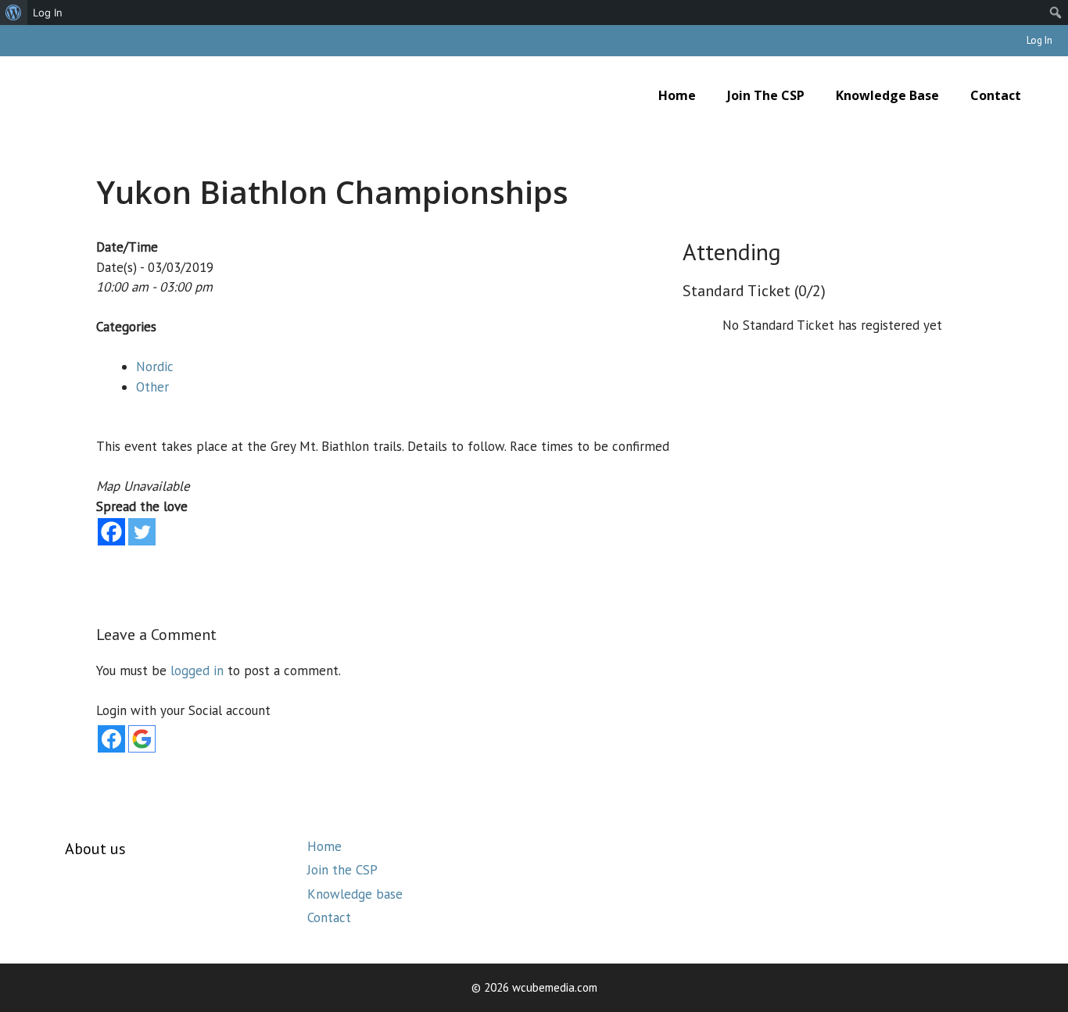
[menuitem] (13, 12)
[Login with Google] (142, 739)
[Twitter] (142, 531)
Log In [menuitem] (48, 12)
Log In (1039, 40)
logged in (197, 670)
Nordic (155, 366)
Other (152, 386)
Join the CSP (766, 95)
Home (677, 95)
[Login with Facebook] (111, 739)
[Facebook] (111, 531)
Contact (995, 95)
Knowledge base (887, 95)
